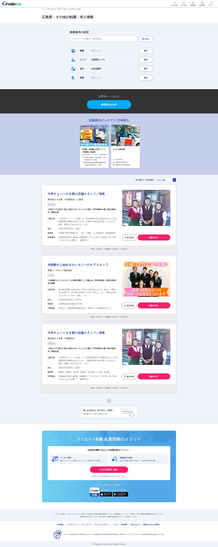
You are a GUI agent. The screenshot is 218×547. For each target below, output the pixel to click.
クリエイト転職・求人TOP (49, 9)
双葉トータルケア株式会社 (60, 270)
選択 (146, 51)
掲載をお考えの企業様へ (152, 524)
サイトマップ (86, 524)
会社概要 (124, 524)
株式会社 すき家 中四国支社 (61, 338)
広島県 (59, 9)
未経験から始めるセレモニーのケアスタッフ (78, 264)
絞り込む (145, 39)
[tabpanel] (94, 146)
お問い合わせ (135, 524)
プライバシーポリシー (102, 524)
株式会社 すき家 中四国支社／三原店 (65, 199)
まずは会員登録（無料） (109, 470)
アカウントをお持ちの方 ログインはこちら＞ (109, 476)
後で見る (130, 237)
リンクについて (72, 524)
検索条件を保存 (109, 104)
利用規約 (60, 524)
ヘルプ (115, 524)
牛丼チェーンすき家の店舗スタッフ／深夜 (76, 194)
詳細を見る (153, 237)
